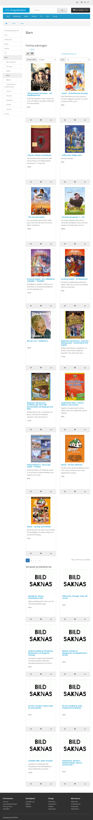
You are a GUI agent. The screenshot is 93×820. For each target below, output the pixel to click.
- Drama (7, 91)
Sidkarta (28, 806)
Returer (28, 804)
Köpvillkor (6, 809)
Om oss (5, 802)
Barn (22, 24)
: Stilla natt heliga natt (71, 155)
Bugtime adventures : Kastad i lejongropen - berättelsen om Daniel (75, 343)
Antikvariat (16, 16)
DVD (47, 16)
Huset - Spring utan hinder (39, 526)
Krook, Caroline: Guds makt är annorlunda (40, 707)
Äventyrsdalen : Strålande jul (74, 279)
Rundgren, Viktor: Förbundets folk (36, 597)
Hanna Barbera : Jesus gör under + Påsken (39, 465)
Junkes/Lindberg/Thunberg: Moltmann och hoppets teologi (40, 653)
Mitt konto (74, 802)
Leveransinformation (10, 804)
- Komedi (8, 96)
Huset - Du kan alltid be (71, 464)
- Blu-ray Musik (10, 62)
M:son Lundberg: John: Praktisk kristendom (72, 707)
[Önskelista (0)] (81, 2)
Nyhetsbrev (75, 809)
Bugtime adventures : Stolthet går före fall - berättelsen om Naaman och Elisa (40, 406)
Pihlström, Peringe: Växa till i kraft (74, 597)
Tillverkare (51, 802)
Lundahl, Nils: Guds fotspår (40, 760)
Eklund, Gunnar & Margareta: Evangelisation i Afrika (74, 653)
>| (40, 560)
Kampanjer (52, 809)
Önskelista (74, 806)
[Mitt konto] (77, 2)
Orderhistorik (75, 804)
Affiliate (51, 806)
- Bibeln (7, 80)
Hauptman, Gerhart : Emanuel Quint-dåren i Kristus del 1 (72, 762)
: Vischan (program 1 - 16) (72, 217)
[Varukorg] (85, 2)
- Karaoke (8, 66)
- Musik (7, 71)
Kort (8, 16)
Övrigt (55, 16)
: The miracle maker (36, 217)
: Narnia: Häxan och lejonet (39, 155)
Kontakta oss (30, 802)
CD (41, 16)
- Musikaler (8, 100)
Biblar (26, 16)
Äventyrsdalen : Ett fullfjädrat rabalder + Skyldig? (41, 280)
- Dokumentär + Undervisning (10, 85)
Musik (32, 49)
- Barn (7, 75)
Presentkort (52, 804)
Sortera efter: (31, 60)
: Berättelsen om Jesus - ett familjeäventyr (39, 94)
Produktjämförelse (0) (68, 54)
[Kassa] (88, 2)
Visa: (62, 60)
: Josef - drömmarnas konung (74, 93)
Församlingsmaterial (11, 31)
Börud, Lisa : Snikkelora (37, 341)
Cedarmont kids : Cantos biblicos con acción (72, 404)
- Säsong (7, 109)
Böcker (34, 16)
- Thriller (7, 105)
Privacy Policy (7, 806)
